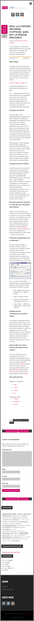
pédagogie (7, 537)
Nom (4, 469)
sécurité (12, 422)
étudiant (9, 540)
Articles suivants (23, 431)
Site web (5, 483)
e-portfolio (5, 523)
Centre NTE (4, 560)
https (18, 420)
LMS (18, 531)
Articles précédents (11, 431)
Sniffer (16, 387)
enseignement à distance (11, 527)
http (14, 420)
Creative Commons (24, 519)
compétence (24, 518)
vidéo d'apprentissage (13, 539)
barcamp (27, 514)
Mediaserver (7, 533)
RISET (3, 564)
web (22, 539)
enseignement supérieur (23, 525)
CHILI (2, 570)
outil (4, 535)
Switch (24, 537)
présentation (21, 535)
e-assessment (13, 521)
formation (6, 529)
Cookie (16, 390)
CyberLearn (4, 568)
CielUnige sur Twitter (11, 552)
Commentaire (7, 450)
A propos (14, 617)
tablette (28, 537)
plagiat (11, 535)
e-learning (23, 522)
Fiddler (26, 373)
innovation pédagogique (9, 531)
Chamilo (24, 516)
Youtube (19, 229)
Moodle (23, 533)
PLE (15, 535)
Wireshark (16, 369)
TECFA (3, 562)
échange (4, 540)
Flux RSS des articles (8, 589)
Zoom (26, 539)
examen (23, 527)
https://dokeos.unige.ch (18, 83)
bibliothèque (7, 516)
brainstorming (16, 516)
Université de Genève (25, 613)
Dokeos (4, 521)
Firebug (21, 364)
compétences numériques (11, 519)
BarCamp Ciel (19, 617)
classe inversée (6, 518)
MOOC (16, 533)
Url (14, 393)
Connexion (5, 587)
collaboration (16, 518)
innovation (13, 529)
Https (15, 385)
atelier (19, 514)
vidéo (4, 539)
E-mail (4, 476)
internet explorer (24, 420)
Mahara (23, 531)
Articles (19, 41)
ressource (17, 537)
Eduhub (17, 523)
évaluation (16, 541)
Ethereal (11, 371)
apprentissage (9, 514)
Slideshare (25, 229)
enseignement (9, 525)
